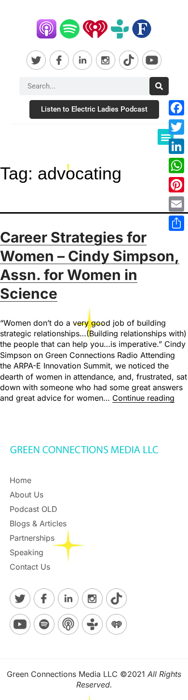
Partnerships (32, 538)
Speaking (26, 552)
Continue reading (143, 398)
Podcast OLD (33, 509)
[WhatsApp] (176, 165)
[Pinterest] (176, 184)
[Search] (159, 86)
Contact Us (30, 567)
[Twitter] (176, 127)
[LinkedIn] (176, 146)
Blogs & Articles (38, 523)
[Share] (176, 223)
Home (20, 480)
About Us (26, 494)
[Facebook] (176, 107)
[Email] (176, 204)
